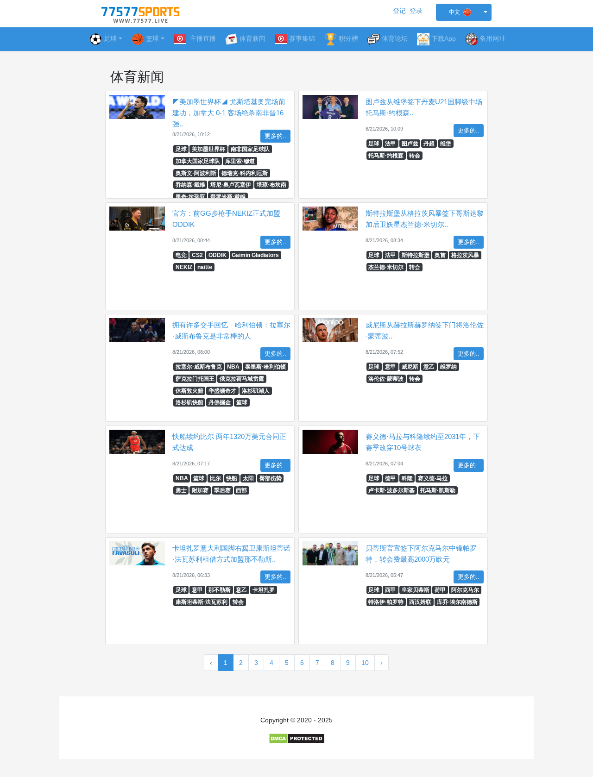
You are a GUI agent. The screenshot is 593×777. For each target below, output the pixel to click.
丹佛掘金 (219, 402)
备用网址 (492, 38)
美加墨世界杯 (208, 149)
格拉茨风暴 (465, 255)
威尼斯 (410, 366)
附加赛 (200, 490)
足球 (110, 38)
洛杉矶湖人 (256, 391)
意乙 (429, 366)
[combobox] (464, 12)
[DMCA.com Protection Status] (297, 738)
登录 (416, 10)
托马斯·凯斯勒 (437, 490)
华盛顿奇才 (222, 391)
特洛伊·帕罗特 (386, 602)
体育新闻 (252, 38)
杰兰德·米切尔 (386, 267)
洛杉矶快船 (189, 402)
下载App (443, 38)
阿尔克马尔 (465, 590)
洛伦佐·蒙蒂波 (386, 379)
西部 (241, 490)
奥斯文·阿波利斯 (196, 173)
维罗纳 (448, 366)
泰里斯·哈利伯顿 (265, 366)
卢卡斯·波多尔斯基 (391, 490)
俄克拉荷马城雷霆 (242, 379)
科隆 (407, 478)
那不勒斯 (219, 590)
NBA (233, 366)
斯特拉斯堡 (415, 255)
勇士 (181, 490)
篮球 (241, 402)
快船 (231, 478)
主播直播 (202, 38)
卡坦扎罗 (263, 590)
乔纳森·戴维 (190, 185)
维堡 (445, 143)
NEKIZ (184, 267)
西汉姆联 (420, 602)
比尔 (215, 478)
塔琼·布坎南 (271, 185)
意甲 (390, 366)
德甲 (390, 478)
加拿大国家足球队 (198, 161)
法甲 (390, 143)
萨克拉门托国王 (195, 379)
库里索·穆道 (240, 161)
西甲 (390, 590)
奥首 (440, 255)
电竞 (181, 255)
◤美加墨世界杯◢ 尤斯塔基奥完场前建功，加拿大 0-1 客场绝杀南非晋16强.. (228, 113)
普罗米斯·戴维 (228, 197)
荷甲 (440, 590)
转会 (414, 155)
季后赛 (222, 490)
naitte (204, 267)
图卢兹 (410, 143)
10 (365, 662)
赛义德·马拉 (433, 478)
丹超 (429, 143)
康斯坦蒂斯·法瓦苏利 (201, 602)
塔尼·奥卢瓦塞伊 (230, 185)
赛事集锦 (302, 38)
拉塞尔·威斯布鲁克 (199, 366)
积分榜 (348, 38)
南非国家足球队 (250, 149)
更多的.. (275, 136)
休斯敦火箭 (189, 391)
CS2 (197, 255)
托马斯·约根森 (386, 155)
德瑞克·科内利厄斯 (244, 173)
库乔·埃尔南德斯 (457, 602)
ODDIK (217, 255)
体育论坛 (395, 38)
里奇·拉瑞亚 (190, 197)
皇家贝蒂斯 (415, 590)
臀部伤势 (270, 478)
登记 (399, 10)
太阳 (248, 478)
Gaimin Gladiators (255, 255)
